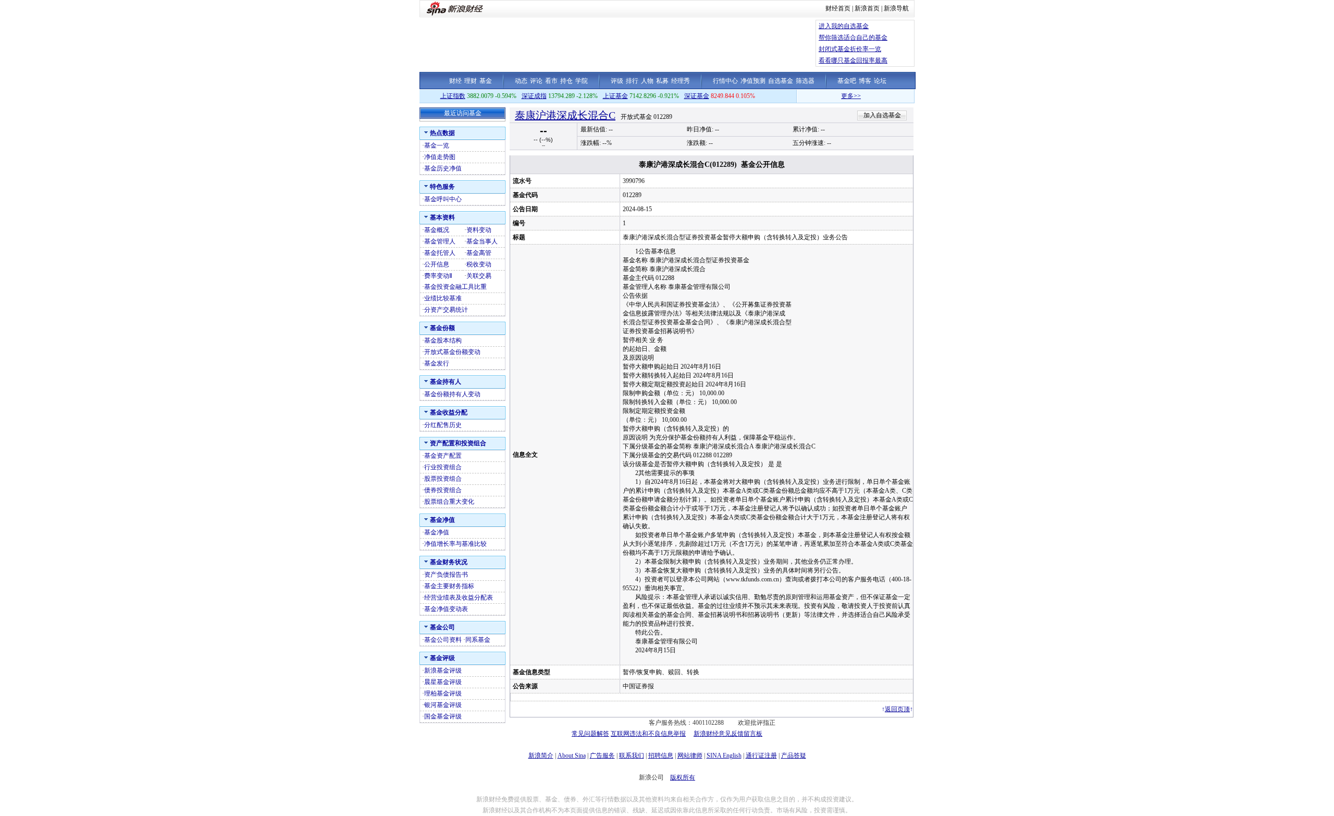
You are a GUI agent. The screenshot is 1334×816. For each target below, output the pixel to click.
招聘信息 (660, 755)
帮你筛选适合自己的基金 (853, 37)
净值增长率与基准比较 (455, 543)
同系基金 (477, 639)
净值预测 (752, 80)
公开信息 (436, 264)
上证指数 (452, 96)
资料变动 (478, 230)
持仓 (566, 80)
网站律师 (689, 755)
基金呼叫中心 (443, 199)
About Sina (572, 755)
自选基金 (780, 80)
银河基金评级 (443, 705)
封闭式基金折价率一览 (850, 49)
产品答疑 (793, 755)
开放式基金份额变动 (452, 352)
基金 (485, 80)
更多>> (833, 96)
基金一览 (436, 145)
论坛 (880, 80)
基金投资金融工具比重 (455, 286)
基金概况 (436, 230)
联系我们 (631, 755)
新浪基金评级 (443, 670)
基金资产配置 (443, 455)
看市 (551, 80)
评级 (617, 80)
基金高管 (478, 253)
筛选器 (805, 80)
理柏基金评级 (443, 693)
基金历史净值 (443, 168)
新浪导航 (896, 8)
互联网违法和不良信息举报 (648, 733)
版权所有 (682, 777)
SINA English (724, 755)
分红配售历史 (443, 425)
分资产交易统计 (446, 309)
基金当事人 (482, 241)
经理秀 (680, 80)
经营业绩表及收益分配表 (458, 597)
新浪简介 (540, 755)
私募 (662, 80)
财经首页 (837, 8)
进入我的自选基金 (844, 26)
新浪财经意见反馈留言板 (728, 733)
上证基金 (615, 96)
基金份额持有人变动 (452, 394)
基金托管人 (439, 253)
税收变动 (478, 264)
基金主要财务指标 (449, 586)
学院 (581, 80)
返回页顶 (897, 709)
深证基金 (696, 96)
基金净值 (436, 532)
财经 (455, 80)
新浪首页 (867, 8)
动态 (521, 80)
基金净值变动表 (446, 609)
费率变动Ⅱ (438, 275)
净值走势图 (439, 157)
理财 (470, 80)
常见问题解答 (590, 733)
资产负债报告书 (446, 574)
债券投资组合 (443, 490)
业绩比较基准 (443, 298)
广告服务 (602, 755)
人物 (647, 80)
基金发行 (436, 363)
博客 (865, 80)
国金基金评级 (443, 716)
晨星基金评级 (443, 682)
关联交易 (478, 275)
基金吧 (846, 80)
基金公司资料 (443, 639)
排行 (632, 80)
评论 (536, 80)
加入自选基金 (882, 115)
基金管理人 (439, 241)
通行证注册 (761, 755)
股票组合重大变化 (449, 501)
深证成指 (534, 96)
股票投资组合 (443, 478)
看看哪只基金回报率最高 (853, 60)
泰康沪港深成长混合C (565, 115)
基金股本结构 (443, 340)
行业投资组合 (443, 467)
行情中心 (725, 80)
